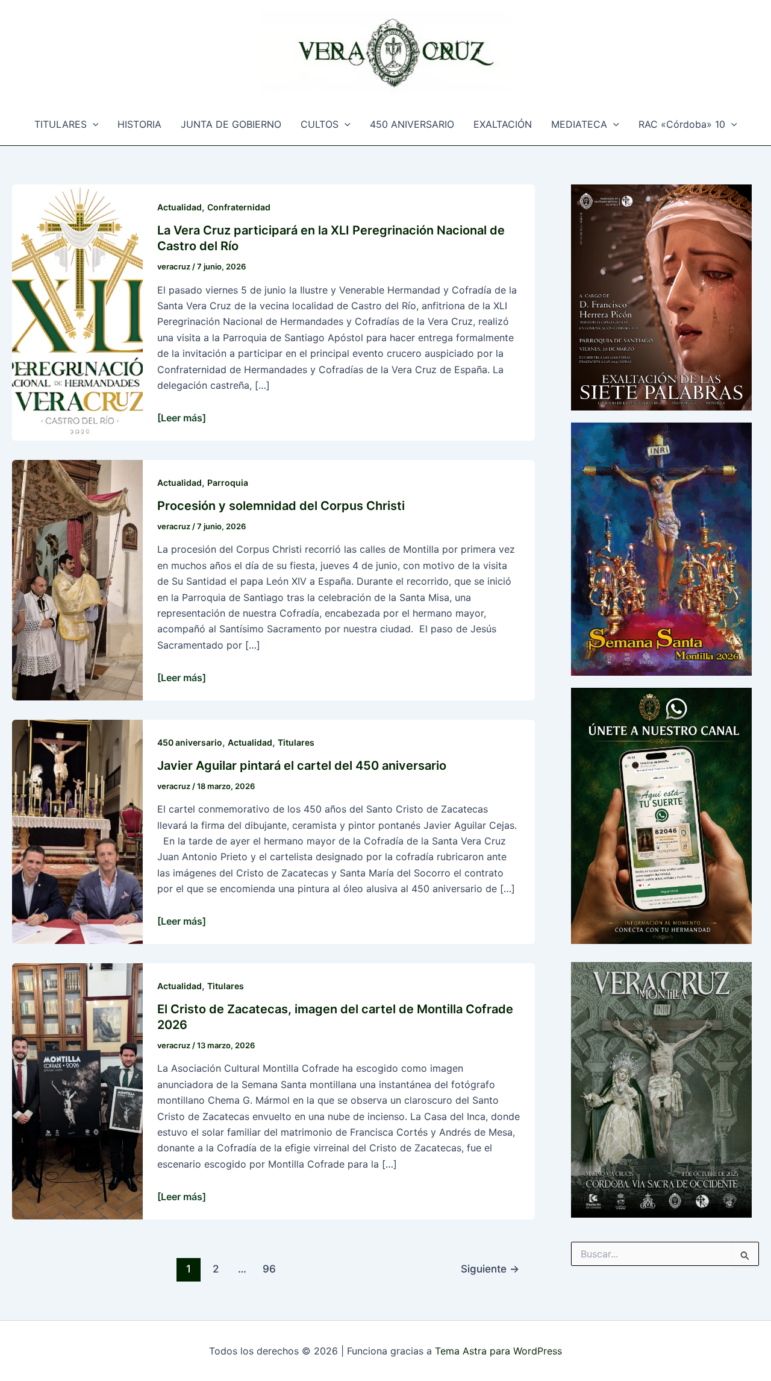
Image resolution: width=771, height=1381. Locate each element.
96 (269, 1268)
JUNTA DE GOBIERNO (231, 124)
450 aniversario (189, 742)
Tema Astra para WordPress (498, 1351)
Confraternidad (238, 207)
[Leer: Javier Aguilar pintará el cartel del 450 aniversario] (77, 831)
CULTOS (320, 124)
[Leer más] (181, 418)
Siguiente (490, 1268)
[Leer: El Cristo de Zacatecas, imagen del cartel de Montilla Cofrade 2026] (77, 1090)
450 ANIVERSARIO (412, 124)
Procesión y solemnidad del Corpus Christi (281, 506)
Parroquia (227, 482)
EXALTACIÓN (502, 124)
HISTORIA (139, 124)
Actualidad (179, 207)
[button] (93, 124)
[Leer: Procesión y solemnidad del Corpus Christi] (77, 579)
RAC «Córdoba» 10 (681, 124)
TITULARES (60, 124)
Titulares (296, 742)
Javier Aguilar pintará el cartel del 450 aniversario (301, 765)
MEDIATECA (579, 124)
